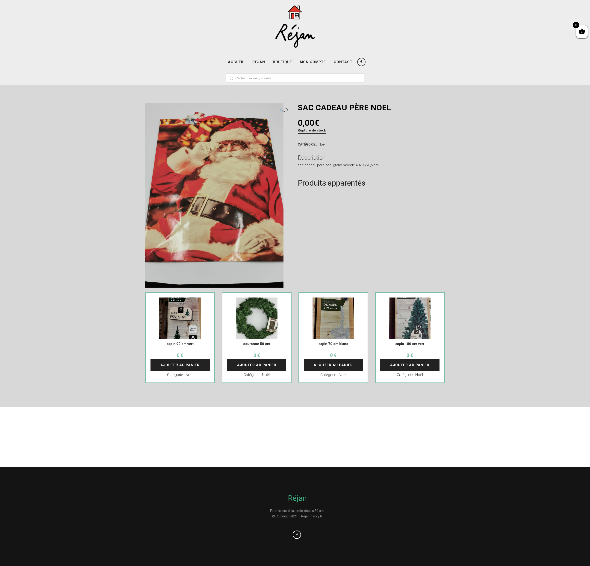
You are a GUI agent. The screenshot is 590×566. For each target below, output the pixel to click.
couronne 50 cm (256, 344)
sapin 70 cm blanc (333, 344)
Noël (322, 144)
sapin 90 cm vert (180, 344)
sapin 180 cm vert (409, 344)
